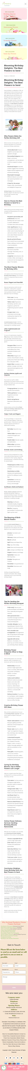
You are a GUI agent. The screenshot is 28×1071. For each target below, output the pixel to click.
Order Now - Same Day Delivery (16, 1068)
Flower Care (7, 1038)
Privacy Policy (16, 1040)
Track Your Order (7, 1044)
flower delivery (12, 275)
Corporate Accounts (15, 1036)
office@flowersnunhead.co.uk (16, 1013)
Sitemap (18, 1046)
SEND (14, 987)
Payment (9, 1040)
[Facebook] (6, 1058)
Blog (14, 1046)
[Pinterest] (21, 1058)
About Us (4, 1034)
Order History (21, 1044)
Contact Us (22, 1034)
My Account (14, 1044)
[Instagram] (14, 1058)
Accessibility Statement (13, 1034)
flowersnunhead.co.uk (14, 1017)
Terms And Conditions (19, 1042)
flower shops (10, 842)
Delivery (23, 1036)
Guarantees (13, 1038)
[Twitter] (10, 1058)
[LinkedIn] (17, 1058)
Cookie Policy (6, 1036)
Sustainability (10, 1042)
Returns (10, 1046)
